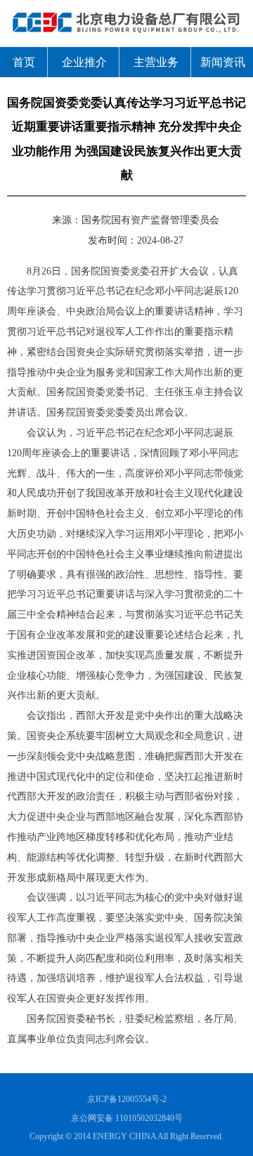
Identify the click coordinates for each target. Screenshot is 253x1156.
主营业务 (156, 62)
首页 (24, 62)
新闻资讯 (222, 62)
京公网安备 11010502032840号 (127, 1118)
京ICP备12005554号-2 (127, 1099)
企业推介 (84, 62)
